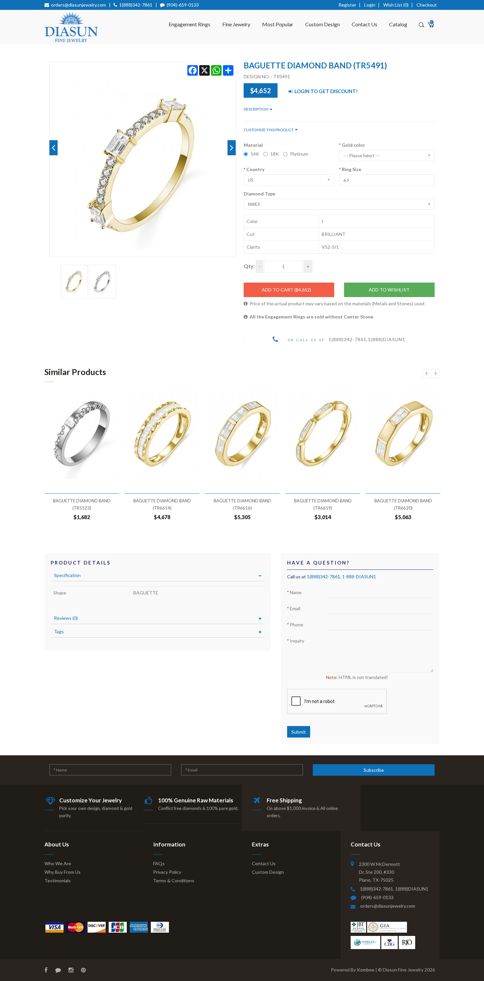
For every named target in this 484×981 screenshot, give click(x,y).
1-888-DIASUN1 (359, 576)
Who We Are (57, 863)
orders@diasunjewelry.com (78, 5)
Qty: (249, 266)
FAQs (159, 863)
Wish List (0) (396, 5)
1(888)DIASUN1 (386, 339)
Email (295, 608)
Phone (296, 624)
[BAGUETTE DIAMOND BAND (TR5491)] (74, 281)
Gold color (353, 145)
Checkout (427, 5)
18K (274, 154)
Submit (298, 732)
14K (255, 154)
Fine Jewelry (236, 24)
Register (347, 5)
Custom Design (322, 24)
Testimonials (57, 880)
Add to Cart (286, 289)
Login (369, 5)
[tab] (158, 575)
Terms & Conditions (173, 880)
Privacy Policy (167, 872)
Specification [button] (67, 575)
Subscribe (373, 770)
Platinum (299, 154)
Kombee (365, 969)
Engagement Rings (189, 24)
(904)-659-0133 (183, 5)
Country (255, 169)
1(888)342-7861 (135, 5)
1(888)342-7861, (377, 889)
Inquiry (297, 640)
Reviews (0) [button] (66, 618)
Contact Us (364, 24)
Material (253, 145)
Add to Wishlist (389, 289)
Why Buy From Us (62, 872)
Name (296, 592)
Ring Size (351, 169)
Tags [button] (59, 631)
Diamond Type (259, 193)
